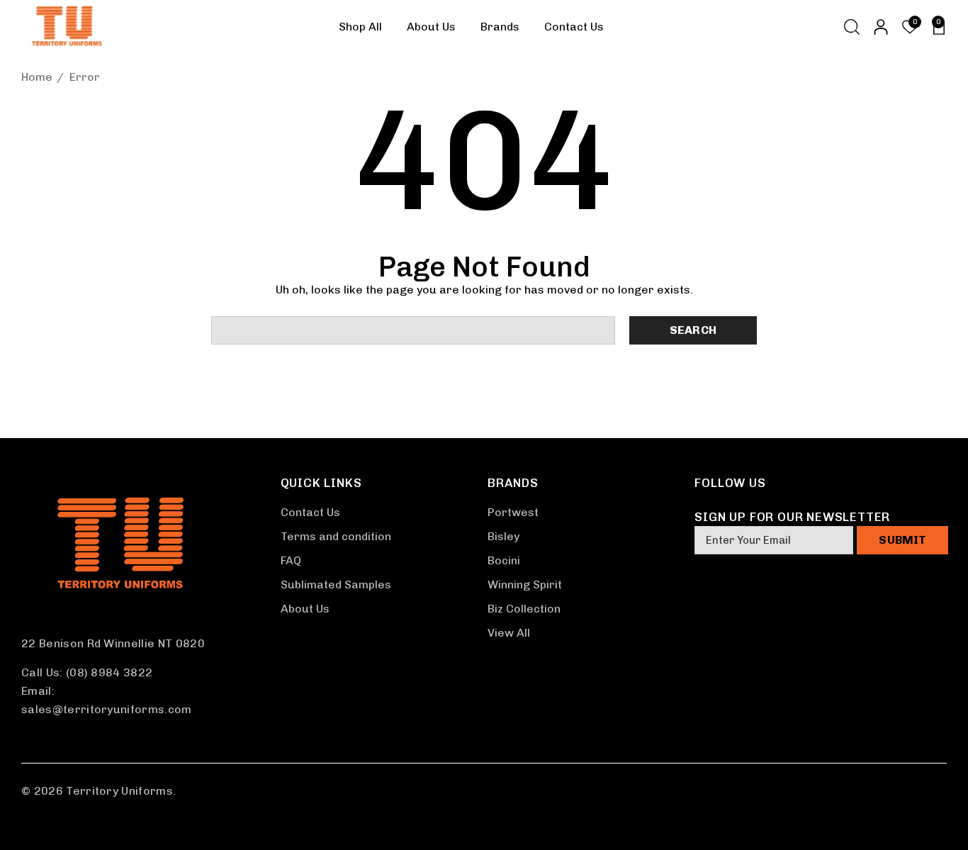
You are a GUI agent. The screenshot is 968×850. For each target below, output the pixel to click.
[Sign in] (879, 27)
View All (509, 632)
